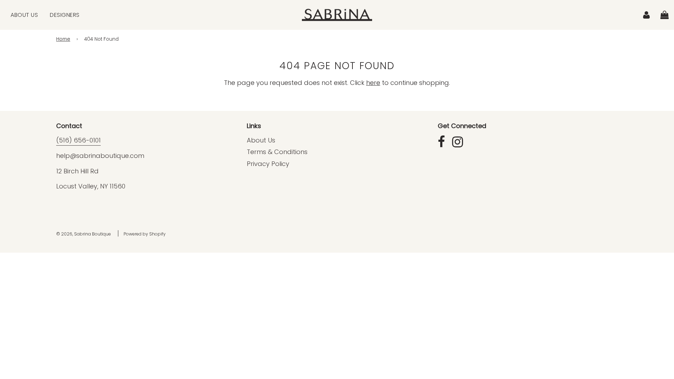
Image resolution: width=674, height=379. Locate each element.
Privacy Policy (268, 163)
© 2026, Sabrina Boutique (83, 234)
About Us (24, 15)
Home (63, 39)
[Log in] (646, 14)
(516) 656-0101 (78, 140)
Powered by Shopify (145, 234)
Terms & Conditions (277, 151)
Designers (65, 15)
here (373, 82)
